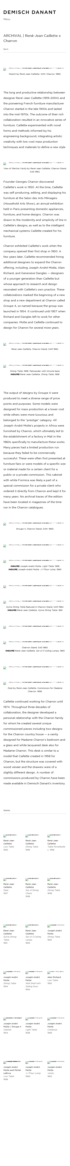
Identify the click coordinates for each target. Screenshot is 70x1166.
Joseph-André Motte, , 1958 (39, 566)
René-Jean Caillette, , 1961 (35, 610)
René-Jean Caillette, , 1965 (35, 651)
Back (5, 49)
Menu (6, 19)
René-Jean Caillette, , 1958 (35, 374)
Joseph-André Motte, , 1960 (35, 569)
